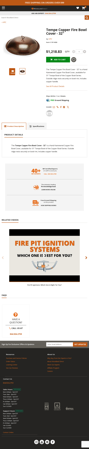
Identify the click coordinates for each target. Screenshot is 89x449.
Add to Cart (60, 59)
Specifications (38, 126)
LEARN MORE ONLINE (48, 190)
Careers (50, 371)
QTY (67, 51)
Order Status (10, 361)
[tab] (14, 126)
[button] (54, 107)
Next (86, 257)
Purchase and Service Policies (16, 358)
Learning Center (11, 365)
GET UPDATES (80, 344)
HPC (4, 22)
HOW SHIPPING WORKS (48, 205)
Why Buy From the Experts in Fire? (59, 358)
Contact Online (8, 432)
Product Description (15, 126)
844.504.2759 (16, 334)
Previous (3, 257)
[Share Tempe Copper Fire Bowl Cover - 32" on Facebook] (60, 107)
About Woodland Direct (55, 361)
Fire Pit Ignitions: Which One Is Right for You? (44, 285)
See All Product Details (55, 86)
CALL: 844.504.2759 (50, 174)
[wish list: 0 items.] (77, 7)
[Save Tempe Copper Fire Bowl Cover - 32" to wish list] (73, 59)
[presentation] (22, 71)
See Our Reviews (12, 368)
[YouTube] (42, 442)
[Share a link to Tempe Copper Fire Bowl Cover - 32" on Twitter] (68, 107)
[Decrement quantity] (73, 51)
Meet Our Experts (53, 365)
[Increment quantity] (84, 51)
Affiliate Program (53, 368)
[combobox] (44, 17)
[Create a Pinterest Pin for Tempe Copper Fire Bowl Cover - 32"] (64, 107)
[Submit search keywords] (87, 17)
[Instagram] (36, 442)
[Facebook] (52, 442)
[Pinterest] (47, 442)
